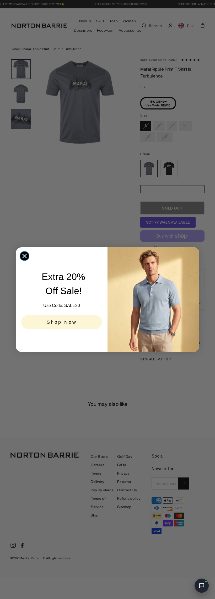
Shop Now (62, 322)
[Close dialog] (24, 256)
